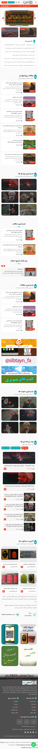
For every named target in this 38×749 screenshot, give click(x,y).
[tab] (24, 448)
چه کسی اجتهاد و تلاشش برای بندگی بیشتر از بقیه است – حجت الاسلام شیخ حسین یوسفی (14, 505)
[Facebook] (1, 6)
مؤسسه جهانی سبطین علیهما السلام (14, 736)
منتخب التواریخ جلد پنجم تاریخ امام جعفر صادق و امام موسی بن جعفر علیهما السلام (10, 564)
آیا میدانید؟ (23, 29)
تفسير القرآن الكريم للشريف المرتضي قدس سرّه (10, 589)
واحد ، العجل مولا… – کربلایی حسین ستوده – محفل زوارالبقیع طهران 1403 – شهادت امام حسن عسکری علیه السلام (19, 466)
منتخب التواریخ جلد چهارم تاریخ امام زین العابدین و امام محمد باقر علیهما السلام (28, 589)
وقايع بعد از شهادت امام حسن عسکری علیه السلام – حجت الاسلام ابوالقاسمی (14, 495)
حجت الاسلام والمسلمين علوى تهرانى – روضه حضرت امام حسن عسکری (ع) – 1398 (14, 525)
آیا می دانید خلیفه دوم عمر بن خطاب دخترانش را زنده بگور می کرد (28, 35)
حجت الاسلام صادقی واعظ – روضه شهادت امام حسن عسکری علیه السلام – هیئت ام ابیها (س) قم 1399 (19, 486)
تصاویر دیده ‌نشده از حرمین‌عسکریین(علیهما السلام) (15, 141)
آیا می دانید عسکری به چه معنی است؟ (13, 154)
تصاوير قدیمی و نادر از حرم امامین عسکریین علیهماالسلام (14, 112)
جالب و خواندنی (31, 119)
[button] (35, 18)
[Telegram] (7, 6)
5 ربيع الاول (20, 269)
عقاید (3, 29)
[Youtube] (3, 6)
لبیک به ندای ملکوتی (12, 35)
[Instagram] (9, 6)
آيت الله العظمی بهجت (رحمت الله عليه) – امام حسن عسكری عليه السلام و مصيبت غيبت (14, 515)
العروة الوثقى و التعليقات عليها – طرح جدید (29, 564)
